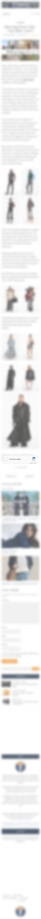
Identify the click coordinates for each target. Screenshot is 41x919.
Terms (35, 463)
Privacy (31, 463)
